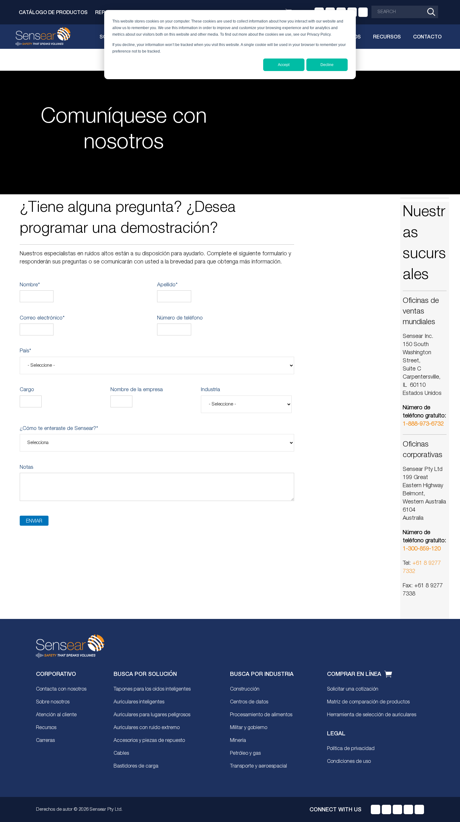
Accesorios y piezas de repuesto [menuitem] (149, 740)
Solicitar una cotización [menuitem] (352, 689)
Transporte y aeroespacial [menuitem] (258, 766)
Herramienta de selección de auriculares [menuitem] (371, 715)
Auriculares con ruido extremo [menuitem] (147, 728)
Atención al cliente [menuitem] (56, 715)
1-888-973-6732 (423, 423)
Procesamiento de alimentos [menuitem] (261, 715)
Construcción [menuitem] (244, 689)
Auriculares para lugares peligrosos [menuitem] (152, 715)
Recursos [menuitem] (46, 728)
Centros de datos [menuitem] (249, 702)
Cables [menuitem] (121, 753)
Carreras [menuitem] (45, 740)
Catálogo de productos (53, 12)
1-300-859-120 (422, 548)
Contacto (427, 36)
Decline (327, 65)
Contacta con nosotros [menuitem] (61, 689)
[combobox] (404, 12)
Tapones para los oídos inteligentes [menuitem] (152, 689)
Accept (283, 65)
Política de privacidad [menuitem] (351, 749)
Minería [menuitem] (238, 740)
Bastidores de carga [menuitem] (136, 766)
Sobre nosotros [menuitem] (52, 702)
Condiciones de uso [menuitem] (349, 761)
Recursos (387, 36)
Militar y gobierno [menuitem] (248, 728)
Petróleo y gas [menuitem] (245, 753)
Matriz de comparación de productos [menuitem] (368, 702)
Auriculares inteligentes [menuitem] (139, 702)
